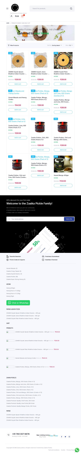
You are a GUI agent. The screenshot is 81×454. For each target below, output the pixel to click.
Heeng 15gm (10, 296)
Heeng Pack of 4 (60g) (13, 290)
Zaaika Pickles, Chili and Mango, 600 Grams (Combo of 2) (62, 139)
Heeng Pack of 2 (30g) (13, 293)
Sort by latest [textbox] (56, 45)
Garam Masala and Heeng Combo (17, 98)
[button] (26, 58)
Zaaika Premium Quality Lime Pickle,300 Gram (20, 403)
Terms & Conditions (53, 450)
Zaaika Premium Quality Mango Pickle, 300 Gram (21, 406)
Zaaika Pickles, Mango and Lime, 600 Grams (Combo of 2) (62, 101)
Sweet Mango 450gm (61, 175)
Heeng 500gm (10, 288)
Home (7, 23)
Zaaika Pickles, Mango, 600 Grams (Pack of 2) (39, 98)
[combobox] (56, 45)
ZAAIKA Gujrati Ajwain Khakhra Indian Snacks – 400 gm (16, 73)
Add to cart (18, 84)
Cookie (63, 450)
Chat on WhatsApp (20, 302)
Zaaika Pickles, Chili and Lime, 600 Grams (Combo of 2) (17, 176)
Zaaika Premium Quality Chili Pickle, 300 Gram (20, 400)
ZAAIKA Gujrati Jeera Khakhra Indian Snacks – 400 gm (39, 73)
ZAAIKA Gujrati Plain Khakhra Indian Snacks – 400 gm (62, 73)
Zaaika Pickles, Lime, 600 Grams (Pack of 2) (17, 126)
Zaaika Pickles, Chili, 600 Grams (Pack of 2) (40, 138)
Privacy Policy (71, 450)
